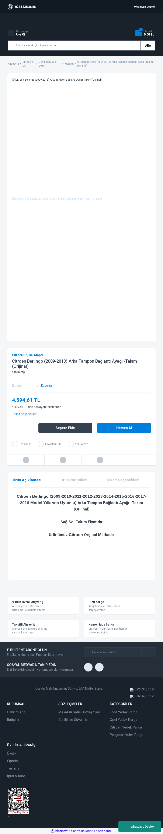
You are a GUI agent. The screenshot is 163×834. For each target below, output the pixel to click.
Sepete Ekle (65, 428)
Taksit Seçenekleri (24, 414)
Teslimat (14, 768)
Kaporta (46, 385)
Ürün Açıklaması (27, 480)
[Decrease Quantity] (15, 428)
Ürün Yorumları (73, 480)
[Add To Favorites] (49, 444)
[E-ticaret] (81, 831)
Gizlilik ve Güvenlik (72, 719)
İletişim (13, 719)
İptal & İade (16, 776)
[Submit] (149, 652)
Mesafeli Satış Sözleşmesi (79, 712)
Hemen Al (124, 428)
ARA (148, 45)
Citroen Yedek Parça (126, 727)
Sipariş (12, 761)
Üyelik (11, 753)
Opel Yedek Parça (123, 719)
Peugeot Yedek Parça (126, 735)
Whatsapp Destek (142, 826)
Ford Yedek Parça (124, 712)
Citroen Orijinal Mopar (28, 355)
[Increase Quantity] (30, 428)
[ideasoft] (59, 831)
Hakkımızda (16, 712)
